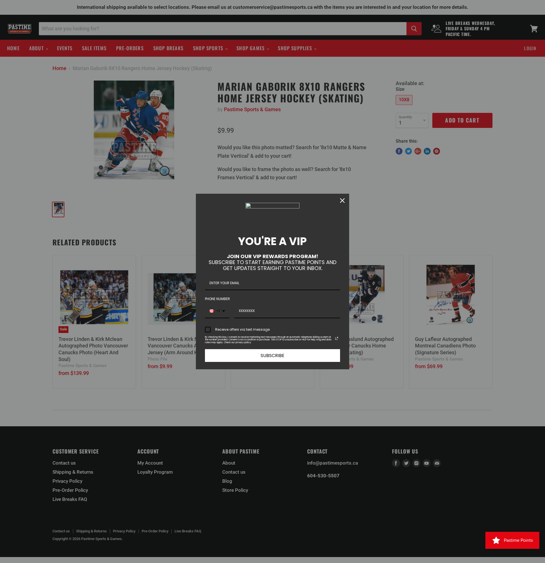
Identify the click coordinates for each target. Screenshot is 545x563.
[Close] (342, 200)
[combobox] (217, 311)
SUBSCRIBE (272, 355)
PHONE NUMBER (217, 298)
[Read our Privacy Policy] (336, 338)
